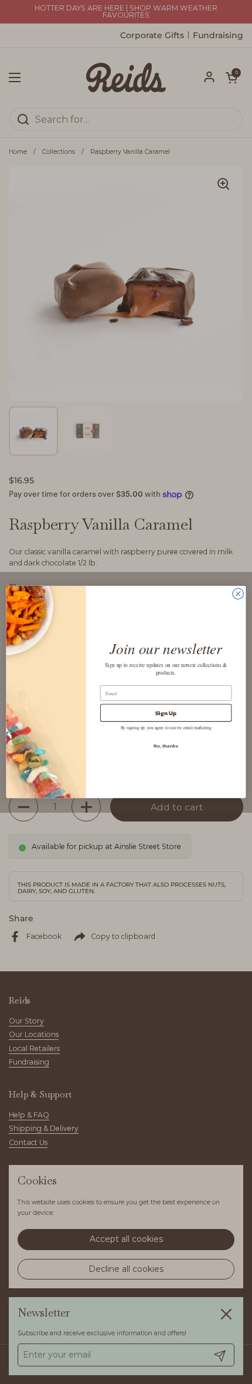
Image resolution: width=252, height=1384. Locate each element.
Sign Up (166, 713)
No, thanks (166, 746)
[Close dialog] (238, 593)
